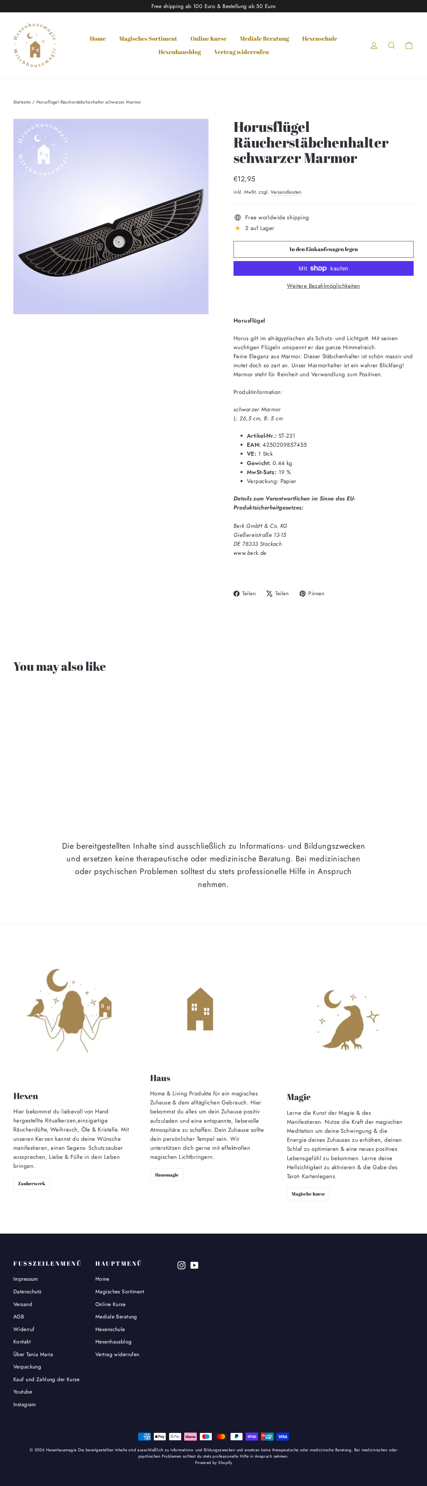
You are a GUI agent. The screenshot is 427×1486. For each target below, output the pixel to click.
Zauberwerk (31, 1183)
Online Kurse (208, 38)
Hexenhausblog (179, 52)
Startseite (22, 102)
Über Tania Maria (33, 1354)
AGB (18, 1316)
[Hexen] (73, 1021)
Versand (22, 1304)
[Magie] (348, 1022)
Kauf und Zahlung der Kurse (46, 1379)
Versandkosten (286, 192)
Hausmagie (166, 1175)
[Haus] (202, 1012)
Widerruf (23, 1329)
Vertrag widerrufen (241, 52)
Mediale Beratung (264, 38)
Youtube (22, 1392)
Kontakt (22, 1341)
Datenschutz (27, 1291)
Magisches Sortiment (148, 38)
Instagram (24, 1404)
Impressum (25, 1279)
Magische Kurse (308, 1194)
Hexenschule (319, 38)
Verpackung (27, 1366)
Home (98, 38)
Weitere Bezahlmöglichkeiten (323, 286)
